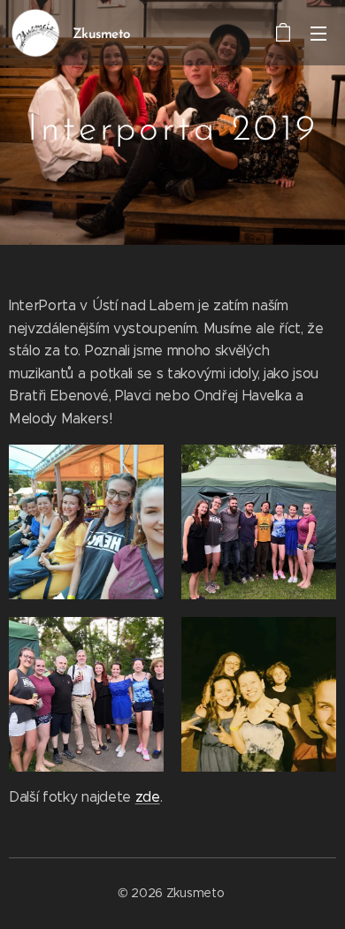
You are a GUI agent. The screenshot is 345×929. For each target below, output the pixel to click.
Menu (318, 32)
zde (147, 796)
